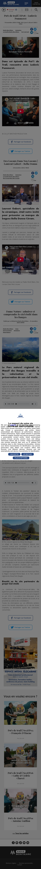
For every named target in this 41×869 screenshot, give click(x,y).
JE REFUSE (27, 454)
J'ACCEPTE (14, 454)
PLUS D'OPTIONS (21, 458)
